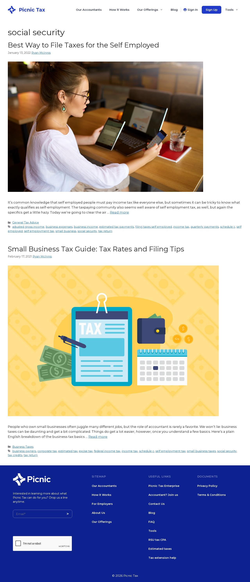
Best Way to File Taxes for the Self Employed (83, 45)
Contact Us (156, 504)
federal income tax (107, 451)
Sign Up (211, 10)
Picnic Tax (32, 10)
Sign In (193, 10)
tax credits (15, 455)
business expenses (59, 227)
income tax (181, 227)
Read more (119, 212)
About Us (98, 513)
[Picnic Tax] (12, 9)
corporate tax (47, 451)
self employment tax (39, 231)
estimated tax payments (116, 227)
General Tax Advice (25, 222)
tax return (105, 231)
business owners (24, 451)
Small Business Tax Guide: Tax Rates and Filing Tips (96, 249)
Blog (174, 10)
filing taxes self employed (153, 227)
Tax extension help (162, 558)
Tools (229, 10)
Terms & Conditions (211, 495)
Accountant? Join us (163, 495)
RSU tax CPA (157, 540)
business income (86, 227)
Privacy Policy (207, 486)
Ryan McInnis (41, 53)
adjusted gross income (28, 227)
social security (87, 231)
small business (65, 231)
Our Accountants (89, 10)
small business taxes (201, 451)
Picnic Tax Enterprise (163, 486)
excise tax (86, 451)
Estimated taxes (160, 549)
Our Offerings (147, 10)
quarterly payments (205, 227)
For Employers (102, 504)
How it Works (119, 10)
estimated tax (68, 451)
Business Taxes (22, 447)
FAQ (151, 522)
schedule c (227, 227)
